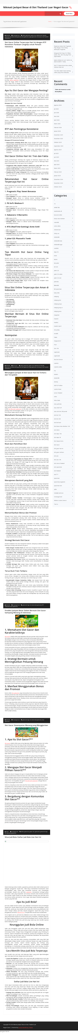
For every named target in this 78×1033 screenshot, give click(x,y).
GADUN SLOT (21, 912)
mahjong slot (57, 300)
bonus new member (59, 218)
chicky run (56, 233)
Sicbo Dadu (57, 400)
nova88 (56, 333)
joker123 (56, 270)
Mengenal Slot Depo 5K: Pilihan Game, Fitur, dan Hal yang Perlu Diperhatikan (62, 54)
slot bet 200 (57, 419)
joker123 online (58, 274)
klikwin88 (56, 285)
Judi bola (56, 281)
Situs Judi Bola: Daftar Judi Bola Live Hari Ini (23, 837)
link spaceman (58, 289)
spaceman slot (58, 485)
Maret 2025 (57, 168)
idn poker (56, 263)
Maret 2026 (57, 123)
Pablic (55, 337)
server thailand (58, 393)
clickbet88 (56, 237)
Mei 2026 (56, 116)
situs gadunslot (14, 606)
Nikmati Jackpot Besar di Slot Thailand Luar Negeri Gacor (35, 7)
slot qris (56, 456)
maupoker (56, 315)
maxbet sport (57, 326)
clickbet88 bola (58, 241)
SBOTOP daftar (58, 385)
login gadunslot (32, 37)
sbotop (56, 382)
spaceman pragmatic (59, 482)
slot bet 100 (57, 415)
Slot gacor (7, 636)
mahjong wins (57, 311)
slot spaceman (58, 467)
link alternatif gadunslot (15, 37)
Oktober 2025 (58, 142)
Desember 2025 (58, 135)
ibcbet (55, 259)
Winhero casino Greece (60, 500)
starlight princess (58, 493)
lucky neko (57, 293)
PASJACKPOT (57, 341)
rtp (55, 370)
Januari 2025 (57, 175)
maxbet (56, 322)
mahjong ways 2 (58, 307)
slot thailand (57, 471)
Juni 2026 (56, 112)
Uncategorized (16, 35)
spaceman (57, 478)
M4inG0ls (7, 35)
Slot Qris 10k (57, 459)
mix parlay (57, 330)
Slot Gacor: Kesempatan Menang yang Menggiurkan (26, 725)
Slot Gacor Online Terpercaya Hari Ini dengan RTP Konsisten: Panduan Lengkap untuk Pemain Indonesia (25, 44)
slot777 (56, 474)
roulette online (58, 367)
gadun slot (33, 35)
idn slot (56, 267)
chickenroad (57, 229)
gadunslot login (26, 605)
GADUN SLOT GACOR (41, 35)
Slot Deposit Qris (58, 441)
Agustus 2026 (58, 105)
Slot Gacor (39, 37)
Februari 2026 (58, 127)
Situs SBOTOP (58, 407)
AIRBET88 (57, 207)
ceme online (57, 226)
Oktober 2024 (58, 187)
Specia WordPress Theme (26, 1027)
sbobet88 (56, 378)
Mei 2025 (56, 161)
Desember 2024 (58, 179)
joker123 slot (57, 278)
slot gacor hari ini (58, 448)
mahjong (56, 296)
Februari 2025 (58, 172)
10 (54, 203)
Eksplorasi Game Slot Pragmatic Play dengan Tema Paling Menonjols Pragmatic (62, 47)
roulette (56, 363)
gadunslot (7, 37)
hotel (55, 255)
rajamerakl (57, 356)
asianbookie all (58, 211)
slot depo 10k (58, 433)
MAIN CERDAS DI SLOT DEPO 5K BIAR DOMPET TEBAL (63, 60)
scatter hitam (57, 389)
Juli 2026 (56, 109)
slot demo (57, 430)
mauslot (56, 318)
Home (50, 21)
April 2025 (57, 164)
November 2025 (58, 138)
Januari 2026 (57, 131)
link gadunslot (25, 37)
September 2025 (58, 146)
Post (55, 344)
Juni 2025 (56, 157)
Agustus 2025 (58, 149)
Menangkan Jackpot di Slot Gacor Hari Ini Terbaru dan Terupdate (25, 373)
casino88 (56, 222)
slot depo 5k (57, 437)
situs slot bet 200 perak (60, 411)
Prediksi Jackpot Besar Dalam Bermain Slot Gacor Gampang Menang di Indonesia (25, 611)
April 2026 (57, 120)
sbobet (56, 374)
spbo (55, 489)
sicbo (55, 396)
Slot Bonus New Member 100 (62, 426)
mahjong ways (58, 304)
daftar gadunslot (26, 35)
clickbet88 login (58, 244)
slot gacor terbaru (59, 452)
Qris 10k (56, 348)
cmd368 (56, 248)
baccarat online (58, 215)
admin (7, 831)
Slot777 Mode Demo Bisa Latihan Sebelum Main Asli (63, 66)
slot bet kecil (57, 422)
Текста (56, 504)
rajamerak (56, 352)
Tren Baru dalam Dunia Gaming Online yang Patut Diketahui (62, 71)
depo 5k (56, 252)
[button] (60, 13)
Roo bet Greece (58, 359)
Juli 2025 (56, 153)
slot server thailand (59, 463)
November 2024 (58, 183)
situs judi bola (57, 404)
